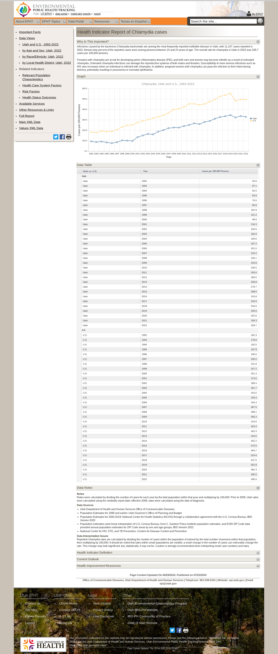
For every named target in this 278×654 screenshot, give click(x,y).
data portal (61, 14)
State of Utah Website (142, 623)
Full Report (26, 116)
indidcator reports (81, 14)
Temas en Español (134, 21)
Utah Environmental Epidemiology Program (157, 603)
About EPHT (24, 21)
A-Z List (64, 616)
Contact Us (33, 603)
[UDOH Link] (43, 644)
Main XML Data (29, 122)
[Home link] (46, 9)
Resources (102, 21)
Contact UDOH (69, 610)
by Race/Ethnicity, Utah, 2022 (42, 56)
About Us (65, 623)
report (97, 14)
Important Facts (30, 32)
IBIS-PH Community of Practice (149, 616)
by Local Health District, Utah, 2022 (46, 62)
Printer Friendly (35, 616)
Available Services (32, 103)
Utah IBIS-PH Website (142, 610)
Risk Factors (31, 91)
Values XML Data (31, 128)
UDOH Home (68, 603)
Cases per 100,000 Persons (215, 171)
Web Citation (102, 603)
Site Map (31, 610)
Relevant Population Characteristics (36, 77)
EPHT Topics (51, 21)
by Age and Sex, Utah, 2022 (41, 50)
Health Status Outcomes (39, 97)
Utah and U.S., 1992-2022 (40, 44)
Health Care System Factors (41, 85)
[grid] (167, 325)
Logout (30, 623)
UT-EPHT (46, 14)
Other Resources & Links (36, 109)
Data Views (27, 38)
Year (145, 171)
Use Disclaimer (103, 616)
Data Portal (76, 21)
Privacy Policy (103, 610)
